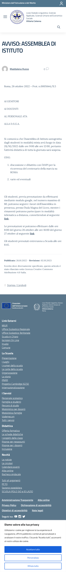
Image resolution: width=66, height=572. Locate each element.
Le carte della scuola (12, 369)
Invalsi (5, 344)
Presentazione (9, 358)
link (6, 218)
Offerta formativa (11, 430)
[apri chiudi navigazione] (5, 17)
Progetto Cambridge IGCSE (15, 384)
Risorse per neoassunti (13, 441)
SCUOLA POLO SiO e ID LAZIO (17, 491)
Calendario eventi (11, 467)
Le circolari (7, 463)
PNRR (5, 380)
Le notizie (7, 459)
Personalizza (33, 557)
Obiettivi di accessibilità (14, 510)
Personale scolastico (12, 398)
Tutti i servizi (8, 420)
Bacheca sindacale (11, 474)
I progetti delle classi (12, 438)
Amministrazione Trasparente (17, 500)
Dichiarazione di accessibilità (36, 505)
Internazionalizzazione (13, 387)
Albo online (7, 470)
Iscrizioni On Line (10, 340)
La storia (6, 376)
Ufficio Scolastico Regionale (16, 329)
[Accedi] (61, 4)
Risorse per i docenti (12, 445)
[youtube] (15, 516)
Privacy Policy (9, 505)
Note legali (37, 510)
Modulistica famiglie (12, 413)
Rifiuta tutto (33, 566)
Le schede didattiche (12, 434)
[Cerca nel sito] (58, 27)
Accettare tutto (33, 549)
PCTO (5, 484)
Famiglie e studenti (11, 402)
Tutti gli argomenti (11, 480)
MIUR (5, 325)
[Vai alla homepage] (17, 17)
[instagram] (19, 516)
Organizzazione (9, 373)
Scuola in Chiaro (10, 336)
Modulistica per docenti (13, 409)
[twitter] (23, 516)
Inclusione (7, 449)
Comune (6, 347)
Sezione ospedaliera (12, 488)
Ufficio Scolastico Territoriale (16, 333)
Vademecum (8, 416)
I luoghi (5, 362)
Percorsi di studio (10, 405)
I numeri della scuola (12, 365)
